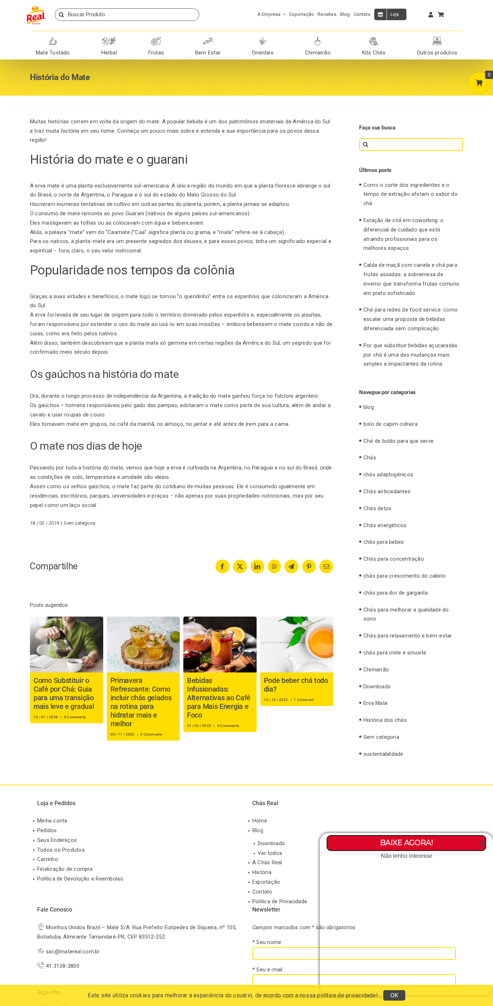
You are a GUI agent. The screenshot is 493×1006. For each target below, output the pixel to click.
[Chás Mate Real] (36, 6)
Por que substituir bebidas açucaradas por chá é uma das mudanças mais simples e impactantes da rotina (410, 354)
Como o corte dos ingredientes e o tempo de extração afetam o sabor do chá (410, 194)
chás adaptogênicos (388, 474)
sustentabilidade (383, 754)
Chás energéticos (385, 525)
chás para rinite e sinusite (394, 652)
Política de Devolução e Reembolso (80, 878)
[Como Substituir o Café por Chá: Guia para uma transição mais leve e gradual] (66, 620)
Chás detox (377, 508)
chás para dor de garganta (395, 593)
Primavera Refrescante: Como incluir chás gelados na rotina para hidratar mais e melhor (141, 702)
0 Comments (75, 717)
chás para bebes (383, 542)
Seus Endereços (57, 840)
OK (394, 995)
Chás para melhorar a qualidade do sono (406, 614)
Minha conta (52, 820)
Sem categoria (79, 523)
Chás (369, 457)
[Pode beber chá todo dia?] (296, 620)
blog (368, 407)
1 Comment (304, 700)
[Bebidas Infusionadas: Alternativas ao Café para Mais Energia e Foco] (220, 620)
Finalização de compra (65, 869)
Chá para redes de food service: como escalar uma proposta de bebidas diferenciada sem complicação (410, 319)
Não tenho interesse (406, 856)
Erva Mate (375, 703)
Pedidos (47, 830)
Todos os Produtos (61, 850)
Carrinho (47, 859)
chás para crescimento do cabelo (404, 576)
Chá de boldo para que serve (398, 441)
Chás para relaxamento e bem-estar (407, 635)
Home (259, 820)
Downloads (377, 686)
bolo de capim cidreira (390, 424)
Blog (257, 830)
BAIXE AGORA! (406, 842)
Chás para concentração (393, 559)
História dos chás (385, 720)
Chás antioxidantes (386, 491)
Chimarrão (376, 669)
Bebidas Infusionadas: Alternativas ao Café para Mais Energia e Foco (218, 697)
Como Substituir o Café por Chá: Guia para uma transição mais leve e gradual (64, 693)
